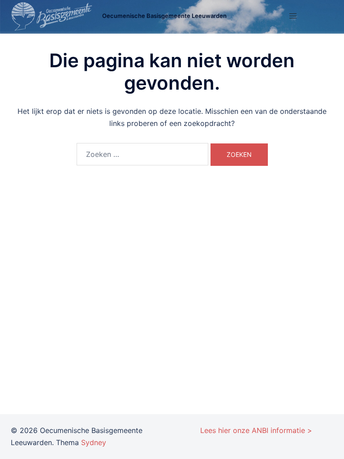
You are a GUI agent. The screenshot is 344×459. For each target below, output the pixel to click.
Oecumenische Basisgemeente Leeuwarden (164, 15)
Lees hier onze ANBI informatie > (256, 430)
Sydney (93, 442)
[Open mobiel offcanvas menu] (293, 16)
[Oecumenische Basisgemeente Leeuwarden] (53, 16)
